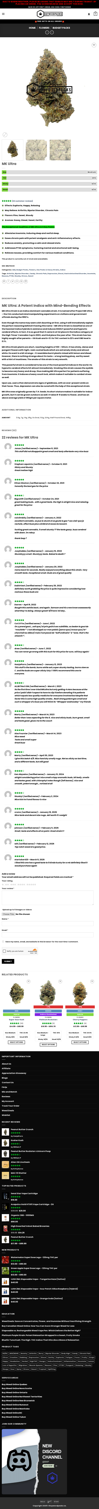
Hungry (42, 1361)
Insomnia (91, 274)
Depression (52, 274)
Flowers (44, 27)
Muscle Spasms (36, 1365)
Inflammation (70, 1361)
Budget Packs (61, 27)
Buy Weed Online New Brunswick (18, 1400)
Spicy (19, 1369)
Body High (65, 1353)
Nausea (5, 276)
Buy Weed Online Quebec (14, 1384)
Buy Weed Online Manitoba (16, 1408)
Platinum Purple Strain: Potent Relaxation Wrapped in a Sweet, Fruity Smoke (41, 1335)
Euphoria (60, 1357)
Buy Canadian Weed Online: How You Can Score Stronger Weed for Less (38, 1326)
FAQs (4, 1087)
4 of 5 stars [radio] (21, 884)
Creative (14, 1357)
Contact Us (8, 1082)
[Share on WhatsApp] (4, 282)
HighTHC (33, 1361)
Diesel (60, 274)
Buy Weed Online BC (12, 1412)
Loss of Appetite (10, 1365)
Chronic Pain (41, 274)
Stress (24, 276)
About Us (6, 1063)
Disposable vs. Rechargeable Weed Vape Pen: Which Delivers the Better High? (41, 1330)
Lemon (91, 1361)
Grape (91, 1357)
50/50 (5, 1353)
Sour (12, 1369)
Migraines (23, 1365)
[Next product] (47, 32)
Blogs (5, 1078)
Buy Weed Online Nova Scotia (17, 1388)
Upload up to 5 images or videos (17, 909)
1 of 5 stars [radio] (2, 884)
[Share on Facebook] (8, 282)
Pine (55, 1365)
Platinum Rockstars (48, 1020)
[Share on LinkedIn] (26, 282)
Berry (41, 1353)
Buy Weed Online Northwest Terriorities (22, 1396)
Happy (5, 1361)
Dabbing (23, 1357)
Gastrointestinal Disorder (75, 274)
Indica (62, 270)
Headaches (15, 1361)
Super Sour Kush (16, 1020)
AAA (14, 270)
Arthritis (10, 274)
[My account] (89, 14)
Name (5, 919)
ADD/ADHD (14, 1353)
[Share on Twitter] (13, 282)
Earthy (51, 1357)
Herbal (25, 1361)
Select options (16, 1042)
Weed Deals (8, 1110)
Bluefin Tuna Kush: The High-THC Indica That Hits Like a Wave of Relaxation (40, 1340)
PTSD (11, 276)
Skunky (17, 276)
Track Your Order (10, 1105)
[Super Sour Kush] (16, 994)
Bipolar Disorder (22, 274)
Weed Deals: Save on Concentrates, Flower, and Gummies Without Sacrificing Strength (46, 1321)
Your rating (7, 881)
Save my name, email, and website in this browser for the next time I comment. (41, 941)
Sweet (30, 276)
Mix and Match (9, 1091)
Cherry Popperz (80, 1020)
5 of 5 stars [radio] (31, 884)
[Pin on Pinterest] (21, 282)
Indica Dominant (55, 1361)
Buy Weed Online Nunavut (15, 1404)
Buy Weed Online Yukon (14, 1417)
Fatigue (69, 1357)
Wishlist (6, 1115)
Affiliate (6, 1068)
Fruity (84, 1357)
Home (32, 27)
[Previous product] (52, 32)
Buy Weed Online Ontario (14, 1392)
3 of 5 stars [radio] (13, 884)
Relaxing (79, 1365)
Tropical (42, 1369)
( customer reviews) (22, 201)
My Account (8, 1101)
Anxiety (24, 1353)
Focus (77, 1357)
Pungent (69, 1365)
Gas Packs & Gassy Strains (47, 270)
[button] (3, 14)
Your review (8, 888)
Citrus (5, 1357)
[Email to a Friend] (17, 282)
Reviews (6, 1096)
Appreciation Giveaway (14, 1073)
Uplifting (51, 1369)
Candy (32, 274)
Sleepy (5, 1369)
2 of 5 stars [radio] (6, 884)
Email (5, 930)
